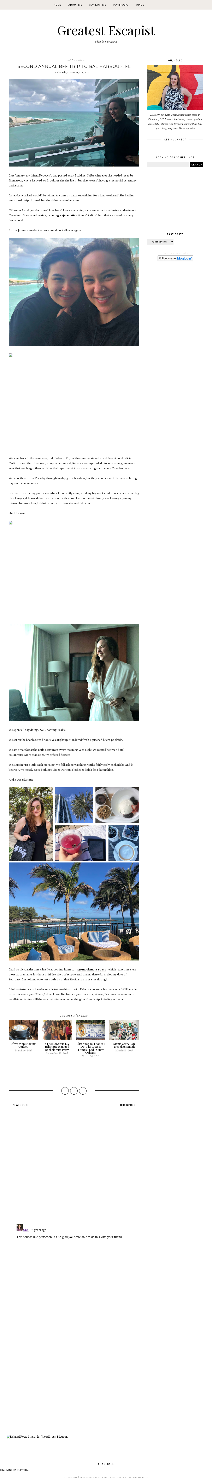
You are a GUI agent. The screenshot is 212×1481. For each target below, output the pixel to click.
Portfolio (120, 4)
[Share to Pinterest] (83, 1091)
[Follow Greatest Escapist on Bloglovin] (175, 260)
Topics (140, 4)
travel (67, 60)
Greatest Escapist (106, 30)
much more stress (91, 969)
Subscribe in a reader (175, 253)
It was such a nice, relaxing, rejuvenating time (53, 215)
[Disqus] (74, 1167)
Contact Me (97, 4)
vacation (78, 60)
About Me (75, 4)
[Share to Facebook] (65, 1091)
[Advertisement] (74, 1381)
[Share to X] (74, 1091)
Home (57, 4)
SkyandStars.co (138, 1477)
